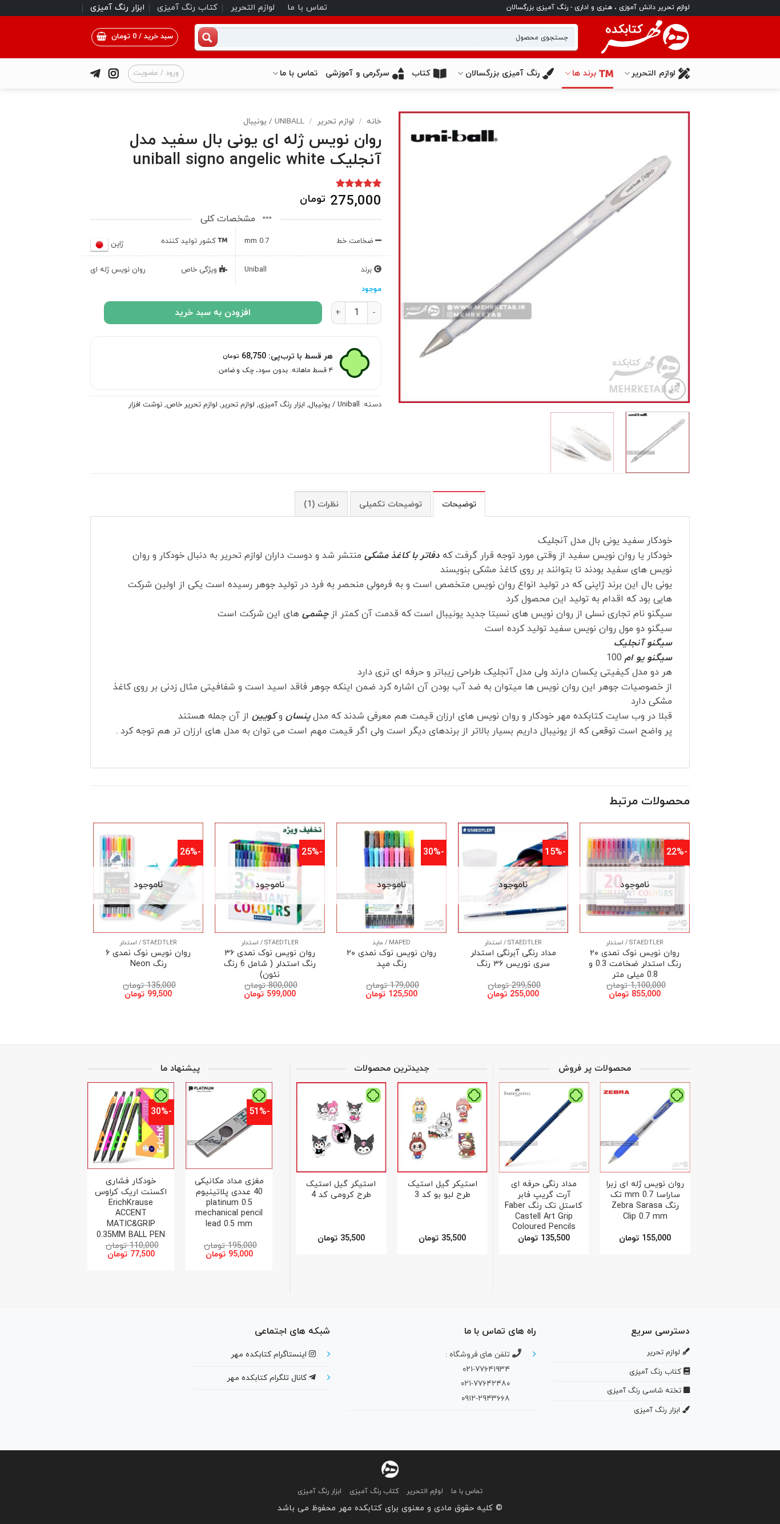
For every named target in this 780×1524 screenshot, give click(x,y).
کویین (264, 716)
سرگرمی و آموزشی (357, 73)
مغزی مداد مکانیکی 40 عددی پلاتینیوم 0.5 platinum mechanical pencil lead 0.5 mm (229, 1203)
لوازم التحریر (253, 8)
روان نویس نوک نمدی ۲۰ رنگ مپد (391, 959)
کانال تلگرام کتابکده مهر (268, 1378)
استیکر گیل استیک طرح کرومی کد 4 (341, 1189)
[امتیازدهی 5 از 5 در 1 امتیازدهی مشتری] (235, 182)
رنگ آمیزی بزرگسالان (502, 73)
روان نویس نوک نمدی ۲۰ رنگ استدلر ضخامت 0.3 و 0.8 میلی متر (635, 964)
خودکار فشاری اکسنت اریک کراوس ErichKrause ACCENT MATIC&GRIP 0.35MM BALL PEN (131, 1208)
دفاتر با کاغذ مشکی (403, 555)
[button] (134, 37)
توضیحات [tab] (459, 504)
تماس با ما (307, 8)
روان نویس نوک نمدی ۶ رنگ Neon (148, 959)
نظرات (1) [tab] (321, 504)
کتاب (421, 73)
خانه (374, 121)
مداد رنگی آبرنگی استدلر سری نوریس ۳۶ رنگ (513, 959)
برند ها (584, 73)
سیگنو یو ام (648, 658)
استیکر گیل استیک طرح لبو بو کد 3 (442, 1189)
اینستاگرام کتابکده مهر (270, 1354)
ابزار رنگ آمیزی (117, 8)
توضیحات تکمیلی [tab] (390, 504)
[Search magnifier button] (208, 37)
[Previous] (670, 257)
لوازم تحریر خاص (192, 405)
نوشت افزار (145, 405)
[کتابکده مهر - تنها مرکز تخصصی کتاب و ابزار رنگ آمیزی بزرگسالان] (390, 1468)
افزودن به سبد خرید (213, 312)
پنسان (298, 716)
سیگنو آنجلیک (643, 643)
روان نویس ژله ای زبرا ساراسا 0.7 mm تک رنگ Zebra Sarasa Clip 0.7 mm (645, 1200)
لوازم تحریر (335, 121)
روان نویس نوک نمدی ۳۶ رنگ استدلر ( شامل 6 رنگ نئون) (270, 964)
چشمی (315, 614)
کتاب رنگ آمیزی (187, 8)
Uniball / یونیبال (273, 121)
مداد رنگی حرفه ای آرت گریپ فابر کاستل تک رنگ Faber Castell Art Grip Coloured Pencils (543, 1206)
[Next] (410, 257)
